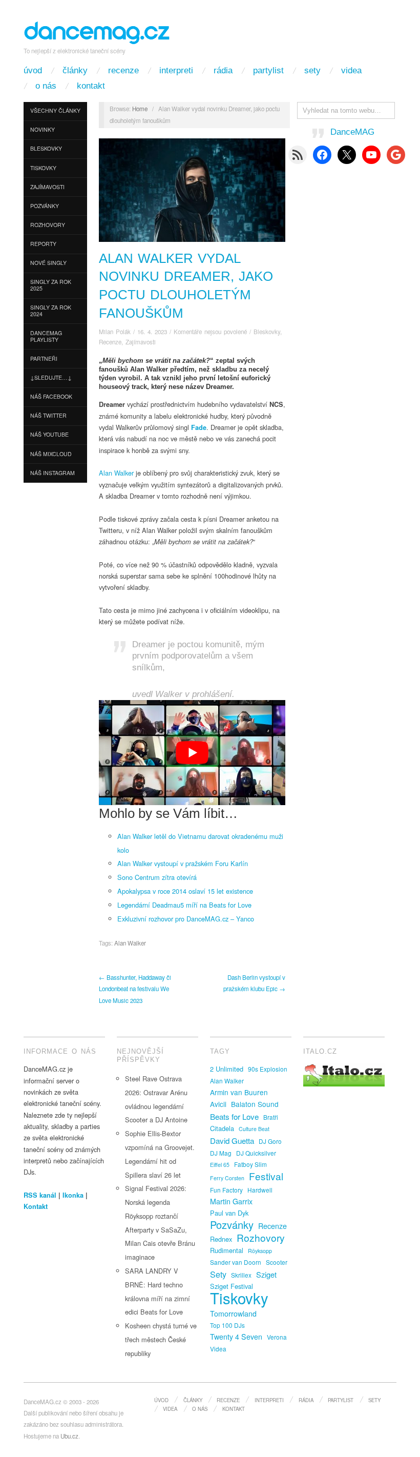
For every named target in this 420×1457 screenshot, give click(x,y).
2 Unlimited (226, 1069)
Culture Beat (254, 1129)
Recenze (123, 70)
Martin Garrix (231, 1201)
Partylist (268, 70)
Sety (312, 70)
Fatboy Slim (250, 1164)
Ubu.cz (69, 1436)
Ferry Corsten (227, 1178)
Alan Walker (116, 473)
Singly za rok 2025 (50, 285)
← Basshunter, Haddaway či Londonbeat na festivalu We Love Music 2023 (135, 988)
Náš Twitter (48, 415)
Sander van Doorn (235, 1262)
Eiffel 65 (219, 1164)
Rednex (221, 1239)
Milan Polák (115, 331)
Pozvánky (44, 206)
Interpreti (176, 70)
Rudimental (226, 1250)
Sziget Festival (231, 1286)
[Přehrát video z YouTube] (192, 752)
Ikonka (72, 1195)
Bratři (270, 1117)
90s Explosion (267, 1068)
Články (75, 70)
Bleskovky (46, 148)
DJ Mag (221, 1152)
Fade (198, 427)
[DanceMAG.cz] (97, 31)
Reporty (43, 244)
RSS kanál (40, 1195)
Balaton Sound (255, 1104)
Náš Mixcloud (51, 454)
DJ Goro (270, 1141)
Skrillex (241, 1274)
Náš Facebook (51, 396)
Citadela (222, 1128)
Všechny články (55, 110)
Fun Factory (226, 1189)
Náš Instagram (52, 473)
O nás (45, 85)
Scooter (276, 1262)
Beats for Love (234, 1116)
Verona (277, 1336)
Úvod (33, 70)
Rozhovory (47, 225)
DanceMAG (352, 132)
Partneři (43, 358)
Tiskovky (43, 168)
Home (140, 109)
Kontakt (91, 85)
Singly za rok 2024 (50, 310)
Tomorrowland (233, 1313)
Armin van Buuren (239, 1092)
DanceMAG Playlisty (46, 336)
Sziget (266, 1274)
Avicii (218, 1104)
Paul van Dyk (229, 1213)
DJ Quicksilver (256, 1152)
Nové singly (48, 262)
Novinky (42, 129)
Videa (351, 70)
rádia (223, 70)
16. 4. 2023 (152, 331)
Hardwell (259, 1189)
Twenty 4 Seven (236, 1336)
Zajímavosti (47, 187)
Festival (266, 1176)
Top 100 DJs (227, 1325)
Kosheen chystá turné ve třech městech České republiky (161, 1339)
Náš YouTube (49, 434)
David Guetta (232, 1140)
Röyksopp (260, 1251)
